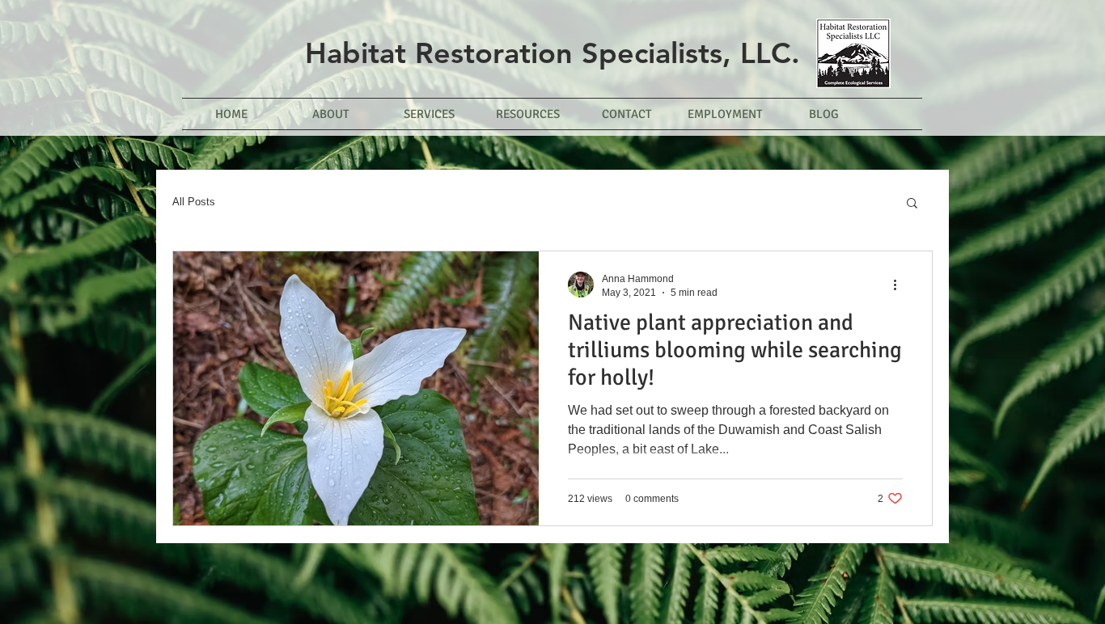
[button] (912, 204)
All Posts (193, 202)
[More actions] (900, 284)
